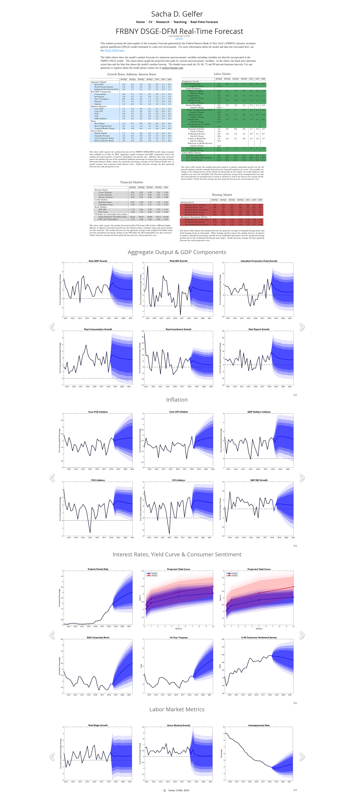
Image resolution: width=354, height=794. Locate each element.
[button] (96, 291)
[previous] (52, 326)
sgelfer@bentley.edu (172, 68)
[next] (302, 326)
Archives (179, 38)
